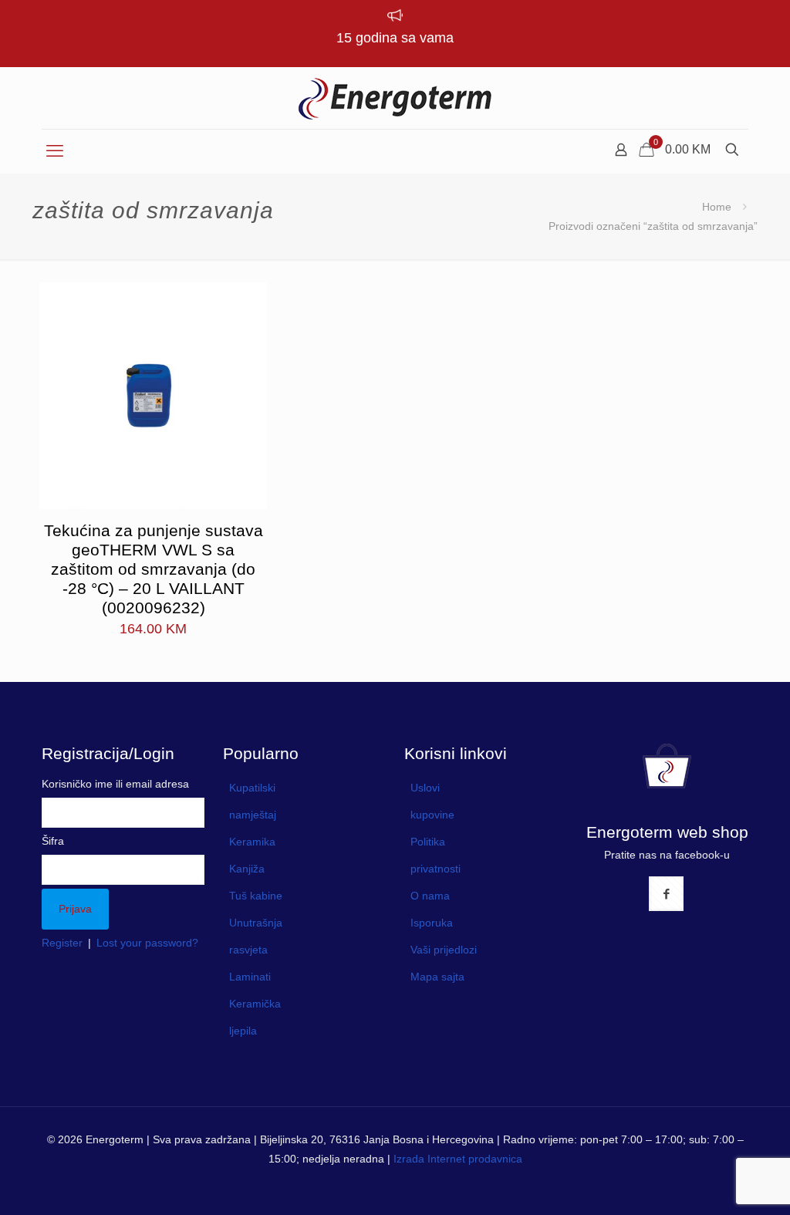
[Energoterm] (395, 98)
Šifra (53, 841)
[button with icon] (666, 893)
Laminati (250, 976)
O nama (430, 895)
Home (716, 207)
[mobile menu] (55, 151)
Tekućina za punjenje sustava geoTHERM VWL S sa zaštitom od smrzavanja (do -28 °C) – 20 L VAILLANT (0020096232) (153, 568)
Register (62, 943)
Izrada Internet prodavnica (457, 1159)
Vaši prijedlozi (443, 949)
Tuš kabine (255, 895)
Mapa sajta (437, 976)
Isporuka (431, 922)
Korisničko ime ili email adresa (115, 784)
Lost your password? (147, 943)
